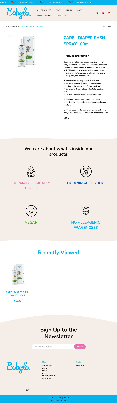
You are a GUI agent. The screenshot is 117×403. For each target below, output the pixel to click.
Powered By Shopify (58, 400)
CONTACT (80, 366)
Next (109, 27)
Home (8, 27)
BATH (44, 368)
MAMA (44, 371)
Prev (104, 27)
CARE (44, 373)
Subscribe (79, 346)
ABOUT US (46, 378)
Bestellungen (55, 398)
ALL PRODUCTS (48, 366)
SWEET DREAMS (48, 376)
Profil (66, 398)
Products (14, 27)
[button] (97, 13)
